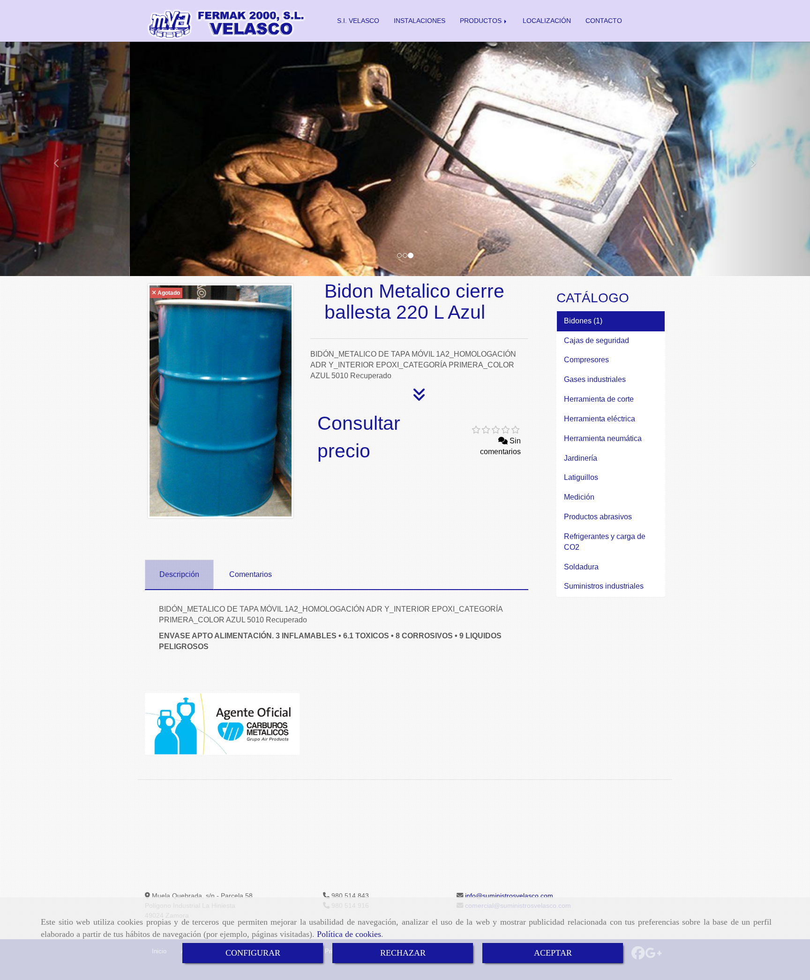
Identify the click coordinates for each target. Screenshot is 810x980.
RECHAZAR (403, 953)
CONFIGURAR (252, 953)
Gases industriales (596, 379)
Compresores (587, 360)
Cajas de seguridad (597, 340)
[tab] (179, 575)
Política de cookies (349, 934)
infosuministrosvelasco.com (508, 895)
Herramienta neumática (604, 438)
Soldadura (582, 567)
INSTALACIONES (419, 20)
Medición (580, 497)
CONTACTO (603, 20)
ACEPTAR (553, 953)
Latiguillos (582, 477)
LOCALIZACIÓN (547, 20)
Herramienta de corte (600, 399)
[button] (60, 159)
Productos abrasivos (599, 517)
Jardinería (581, 458)
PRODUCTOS (481, 20)
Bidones (578, 321)
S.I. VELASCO (358, 20)
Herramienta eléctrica (600, 419)
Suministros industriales (604, 586)
